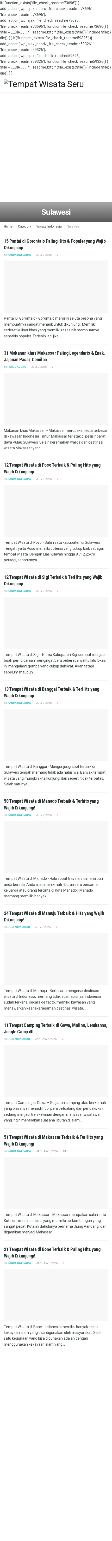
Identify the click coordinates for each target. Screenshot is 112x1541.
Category (24, 226)
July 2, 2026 (44, 254)
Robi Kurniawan (19, 927)
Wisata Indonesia (49, 226)
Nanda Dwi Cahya (19, 815)
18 (64, 1151)
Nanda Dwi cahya (19, 254)
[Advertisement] (56, 148)
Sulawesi (73, 226)
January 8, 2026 (46, 1039)
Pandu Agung (17, 366)
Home (8, 226)
